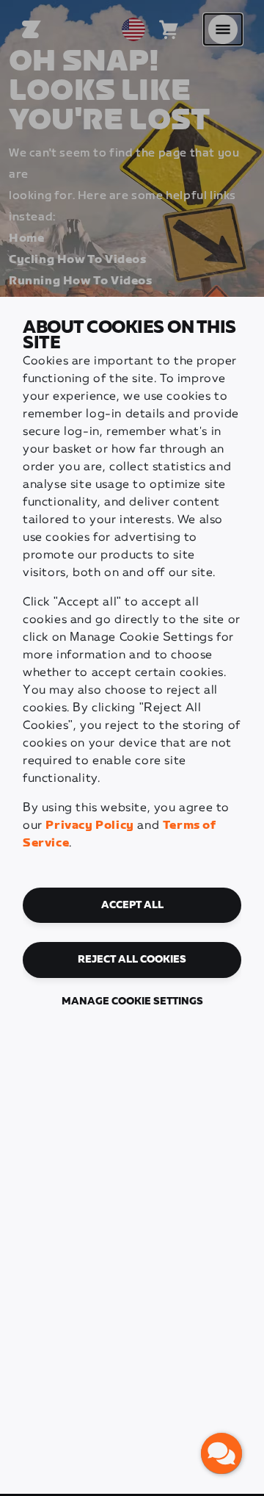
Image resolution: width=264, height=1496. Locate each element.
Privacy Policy (89, 825)
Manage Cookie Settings (132, 1001)
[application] (221, 1453)
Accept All (132, 905)
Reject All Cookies (132, 959)
